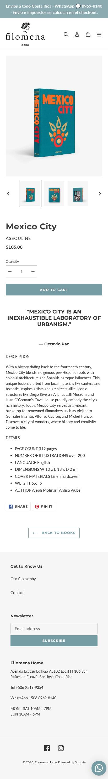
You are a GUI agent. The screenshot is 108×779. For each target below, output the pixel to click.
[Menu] (99, 33)
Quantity (12, 261)
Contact (17, 592)
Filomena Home (46, 762)
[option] (30, 193)
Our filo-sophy (23, 578)
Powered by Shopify (72, 762)
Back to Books (58, 533)
